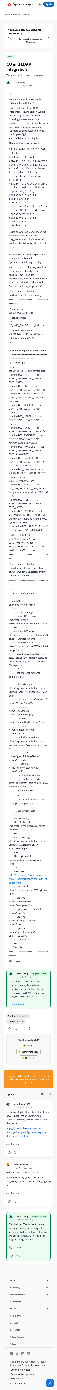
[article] (28, 1128)
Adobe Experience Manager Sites (17, 14)
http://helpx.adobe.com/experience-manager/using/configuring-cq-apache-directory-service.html (26, 1132)
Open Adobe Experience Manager (30, 40)
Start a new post (32, 1079)
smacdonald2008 (22, 1104)
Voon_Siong (19, 82)
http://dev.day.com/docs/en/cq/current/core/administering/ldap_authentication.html (28, 878)
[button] (16, 75)
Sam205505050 (21, 1164)
